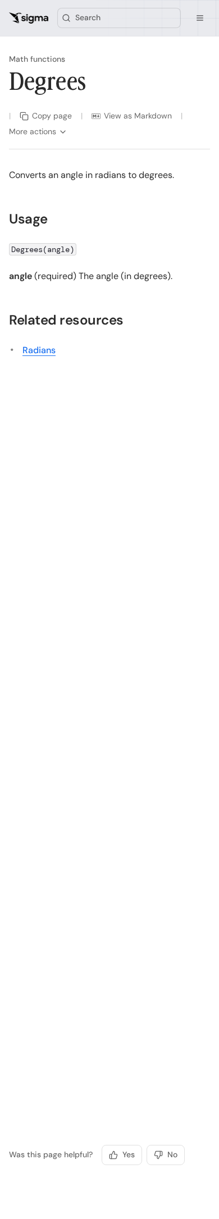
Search (88, 17)
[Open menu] (200, 18)
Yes (128, 1154)
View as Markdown (138, 116)
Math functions (37, 59)
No (172, 1154)
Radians (39, 350)
